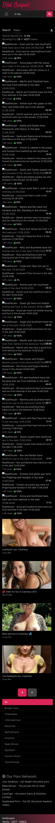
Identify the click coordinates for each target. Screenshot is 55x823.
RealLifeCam (11, 744)
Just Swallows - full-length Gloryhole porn (25, 781)
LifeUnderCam (13, 720)
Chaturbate (11, 714)
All (6, 702)
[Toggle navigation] (6, 14)
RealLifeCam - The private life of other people (23, 787)
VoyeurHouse (12, 762)
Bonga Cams (12, 708)
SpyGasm (10, 750)
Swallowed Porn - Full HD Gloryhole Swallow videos (27, 803)
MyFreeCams (12, 732)
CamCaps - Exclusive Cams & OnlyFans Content (24, 795)
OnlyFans (10, 738)
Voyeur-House (12, 756)
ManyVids (10, 726)
